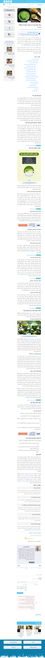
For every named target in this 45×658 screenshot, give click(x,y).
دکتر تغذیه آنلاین (29, 477)
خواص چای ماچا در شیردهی (31, 73)
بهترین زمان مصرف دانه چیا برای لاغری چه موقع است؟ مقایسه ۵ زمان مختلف (21, 633)
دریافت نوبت (23, 225)
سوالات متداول (35, 91)
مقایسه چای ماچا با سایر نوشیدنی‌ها (31, 76)
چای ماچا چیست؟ (35, 59)
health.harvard (36, 533)
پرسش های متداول (33, 1)
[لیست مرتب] (22, 582)
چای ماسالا (39, 356)
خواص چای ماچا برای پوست (31, 66)
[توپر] (18, 582)
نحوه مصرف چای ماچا (34, 84)
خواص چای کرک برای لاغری (31, 400)
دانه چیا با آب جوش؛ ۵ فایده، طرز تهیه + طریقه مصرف (37, 632)
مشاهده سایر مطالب (31, 562)
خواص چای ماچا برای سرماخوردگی (30, 68)
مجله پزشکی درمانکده (39, 7)
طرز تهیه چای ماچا (32, 85)
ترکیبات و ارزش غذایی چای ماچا (32, 61)
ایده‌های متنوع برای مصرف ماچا (32, 87)
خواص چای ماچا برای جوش (31, 69)
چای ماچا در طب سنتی (34, 82)
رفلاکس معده (21, 272)
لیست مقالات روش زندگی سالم (32, 7)
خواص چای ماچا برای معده (31, 71)
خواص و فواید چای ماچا (33, 62)
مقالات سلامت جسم (9, 23)
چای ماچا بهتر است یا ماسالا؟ (31, 80)
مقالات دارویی (9, 36)
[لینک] (26, 582)
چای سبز (35, 339)
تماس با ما (27, 1)
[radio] (33, 539)
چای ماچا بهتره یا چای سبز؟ (31, 78)
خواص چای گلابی (33, 209)
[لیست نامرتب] (24, 582)
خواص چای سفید (33, 278)
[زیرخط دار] (21, 582)
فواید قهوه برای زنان (32, 308)
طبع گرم (31, 397)
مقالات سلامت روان (9, 17)
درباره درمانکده (39, 1)
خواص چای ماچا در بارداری (31, 75)
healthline (30, 533)
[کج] (19, 582)
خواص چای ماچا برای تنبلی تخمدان (30, 64)
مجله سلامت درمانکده (31, 47)
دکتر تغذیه (24, 481)
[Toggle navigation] (4, 5)
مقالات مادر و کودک (9, 29)
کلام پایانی (36, 89)
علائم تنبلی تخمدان (37, 195)
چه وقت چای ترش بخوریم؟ (31, 145)
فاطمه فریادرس (38, 29)
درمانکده (27, 475)
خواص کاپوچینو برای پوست (31, 255)
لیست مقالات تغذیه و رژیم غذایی (23, 7)
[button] (18, 630)
